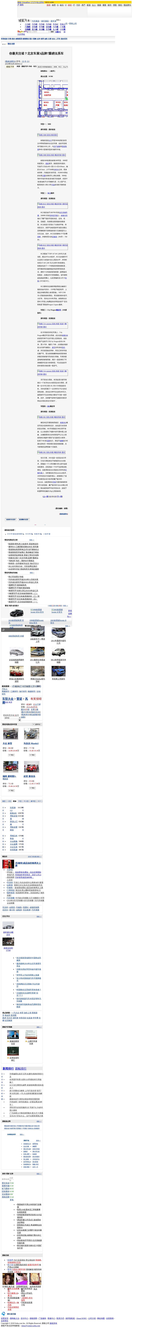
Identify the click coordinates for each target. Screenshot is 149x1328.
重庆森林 (20, 964)
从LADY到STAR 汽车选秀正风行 (22, 566)
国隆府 (25, 1151)
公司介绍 (92, 1318)
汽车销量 (10, 898)
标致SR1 (63, 423)
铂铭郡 (34, 1154)
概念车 (58, 310)
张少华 (19, 978)
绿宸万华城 (35, 1149)
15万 (24, 686)
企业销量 (10, 903)
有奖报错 (36, 698)
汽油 (53, 185)
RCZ (49, 193)
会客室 (10, 885)
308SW (56, 169)
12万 (20, 686)
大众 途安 (7, 743)
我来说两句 (10, 61)
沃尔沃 (9, 1018)
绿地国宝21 (26, 1144)
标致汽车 (64, 215)
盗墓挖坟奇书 (33, 1265)
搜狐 (19, 2)
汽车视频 (35, 910)
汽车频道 (35, 21)
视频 (99, 5)
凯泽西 (13, 1015)
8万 (16, 686)
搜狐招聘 (33, 1318)
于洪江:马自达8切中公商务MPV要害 (28, 883)
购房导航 (13, 1128)
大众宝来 (13, 847)
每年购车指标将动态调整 (27, 1004)
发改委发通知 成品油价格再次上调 (29, 888)
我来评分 (25, 715)
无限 (48, 441)
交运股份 (5, 1194)
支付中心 (24, 1318)
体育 (54, 5)
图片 (31, 39)
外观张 (52, 605)
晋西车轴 (5, 1186)
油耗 (46, 39)
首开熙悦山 (26, 1162)
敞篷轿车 (32, 691)
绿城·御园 (26, 1167)
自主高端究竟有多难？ (31, 990)
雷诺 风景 (11, 44)
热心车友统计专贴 (15, 577)
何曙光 (19, 969)
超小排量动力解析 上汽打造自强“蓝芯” (25, 1091)
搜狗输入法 (14, 1318)
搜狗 (22, 5)
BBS (120, 5)
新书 (9, 1269)
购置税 (58, 32)
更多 (12, 1200)
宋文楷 (19, 958)
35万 (32, 686)
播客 (104, 5)
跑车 (52, 193)
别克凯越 (13, 850)
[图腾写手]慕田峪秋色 (17, 585)
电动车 (7, 1015)
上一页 (45, 496)
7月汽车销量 (39, 900)
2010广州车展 (32, 856)
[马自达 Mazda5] (32, 734)
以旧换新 (8, 1020)
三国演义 (17, 1272)
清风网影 (20, 984)
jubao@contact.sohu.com (30, 1326)
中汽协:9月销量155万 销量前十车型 (29, 898)
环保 (54, 482)
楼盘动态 (7, 1128)
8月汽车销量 (28, 900)
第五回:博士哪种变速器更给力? (28, 890)
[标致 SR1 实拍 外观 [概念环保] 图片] (51, 417)
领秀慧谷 (35, 1144)
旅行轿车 (23, 691)
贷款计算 (37, 1126)
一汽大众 (15, 1013)
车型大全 (8, 698)
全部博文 (4, 1321)
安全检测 (26, 910)
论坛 (53, 39)
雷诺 (19, 698)
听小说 (10, 1265)
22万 (28, 686)
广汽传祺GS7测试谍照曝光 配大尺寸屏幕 (26, 1113)
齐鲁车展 (38, 534)
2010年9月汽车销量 (15, 900)
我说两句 (127, 5)
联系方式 (60, 1318)
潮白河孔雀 (26, 1149)
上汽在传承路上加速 (30, 975)
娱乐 (62, 5)
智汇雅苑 (26, 1159)
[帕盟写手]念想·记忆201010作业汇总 (23, 591)
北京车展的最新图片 (15, 534)
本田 (21, 1013)
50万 (37, 686)
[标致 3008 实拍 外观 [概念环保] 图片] (51, 155)
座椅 (39, 237)
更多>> (58, 20)
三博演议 (10, 890)
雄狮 (61, 441)
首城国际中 (26, 1164)
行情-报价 (11, 39)
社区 (38, 712)
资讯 (28, 712)
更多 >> (31, 540)
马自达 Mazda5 (31, 743)
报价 (33, 712)
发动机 (52, 179)
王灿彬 (19, 993)
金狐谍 (19, 910)
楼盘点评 (31, 1126)
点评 (38, 39)
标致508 (65, 335)
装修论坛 (31, 1128)
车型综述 (4, 39)
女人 (94, 5)
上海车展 (46, 534)
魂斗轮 (12, 910)
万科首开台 (35, 1159)
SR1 (48, 406)
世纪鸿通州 (35, 1156)
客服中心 (51, 1318)
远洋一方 (35, 1167)
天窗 (44, 176)
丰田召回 (22, 1018)
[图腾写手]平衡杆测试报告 (19, 588)
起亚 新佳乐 (29, 776)
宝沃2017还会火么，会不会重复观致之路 (26, 1116)
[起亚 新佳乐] (32, 767)
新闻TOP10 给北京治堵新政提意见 (28, 885)
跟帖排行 (20, 1068)
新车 (53, 347)
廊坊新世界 (26, 1156)
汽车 (78, 5)
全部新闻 (110, 1318)
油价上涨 (27, 1013)
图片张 (25, 709)
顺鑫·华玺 (35, 1164)
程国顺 (19, 990)
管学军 (19, 975)
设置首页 (4, 1318)
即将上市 (73, 23)
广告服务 (42, 1318)
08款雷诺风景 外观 (16, 636)
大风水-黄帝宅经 (19, 1269)
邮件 (110, 5)
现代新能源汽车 (23, 999)
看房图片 (19, 1128)
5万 (13, 686)
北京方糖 (26, 1146)
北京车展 (53, 143)
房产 (83, 5)
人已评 (37, 704)
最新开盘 (13, 1126)
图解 (34, 39)
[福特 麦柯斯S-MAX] (11, 767)
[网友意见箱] (8, 1317)
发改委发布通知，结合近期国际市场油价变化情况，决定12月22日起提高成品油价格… (28, 874)
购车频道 (45, 21)
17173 (33, 2)
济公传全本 (30, 1260)
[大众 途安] (11, 734)
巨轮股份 (5, 1191)
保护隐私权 (70, 1318)
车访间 (10, 883)
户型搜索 (19, 1126)
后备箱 (54, 237)
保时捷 (15, 1018)
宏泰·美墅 (26, 1154)
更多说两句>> (69, 614)
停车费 (35, 1018)
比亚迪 (29, 1018)
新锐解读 (30, 1269)
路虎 (4, 1018)
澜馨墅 (34, 1146)
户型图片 (25, 1128)
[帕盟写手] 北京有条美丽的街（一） (23, 602)
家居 (89, 5)
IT (74, 5)
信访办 (5, 910)
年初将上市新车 (58, 679)
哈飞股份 (5, 1189)
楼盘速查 (7, 1126)
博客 (115, 5)
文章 (49, 39)
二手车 (58, 39)
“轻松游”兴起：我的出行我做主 (21, 561)
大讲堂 (10, 870)
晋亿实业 (5, 1183)
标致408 (13, 813)
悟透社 (26, 907)
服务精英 (10, 893)
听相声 (10, 1260)
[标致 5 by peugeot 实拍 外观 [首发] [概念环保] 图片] (52, 327)
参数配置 (18, 39)
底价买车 (64, 39)
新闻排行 (8, 1068)
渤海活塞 (5, 1197)
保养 (42, 39)
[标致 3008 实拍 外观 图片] (47, 135)
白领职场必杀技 (20, 1265)
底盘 (47, 163)
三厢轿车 (14, 691)
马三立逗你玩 (19, 1260)
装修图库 (37, 1128)
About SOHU (81, 1318)
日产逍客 (57, 146)
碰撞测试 (25, 39)
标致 (42, 71)
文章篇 (34, 709)
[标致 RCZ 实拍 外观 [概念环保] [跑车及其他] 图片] (52, 207)
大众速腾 (13, 844)
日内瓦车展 (54, 215)
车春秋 (10, 888)
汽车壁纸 (21, 34)
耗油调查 (34, 715)
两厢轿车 (5, 691)
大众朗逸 (13, 841)
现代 (63, 347)
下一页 (59, 496)
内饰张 (58, 605)
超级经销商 (34, 907)
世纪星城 (35, 1162)
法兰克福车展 (49, 476)
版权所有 (53, 1323)
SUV (50, 140)
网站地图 (101, 1318)
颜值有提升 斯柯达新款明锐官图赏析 (25, 1099)
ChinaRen (26, 2)
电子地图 (25, 1126)
